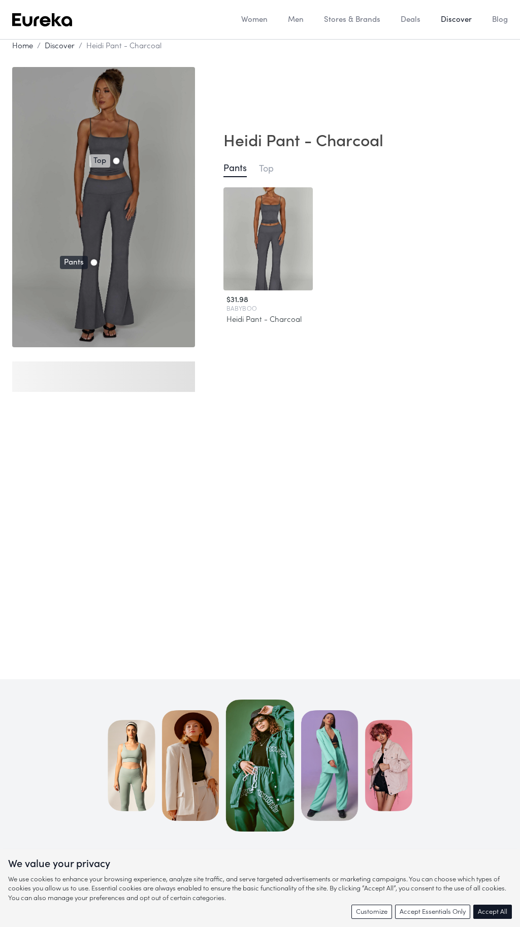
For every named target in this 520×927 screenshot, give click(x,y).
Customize (371, 911)
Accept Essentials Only (433, 911)
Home (22, 46)
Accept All (492, 911)
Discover (60, 46)
